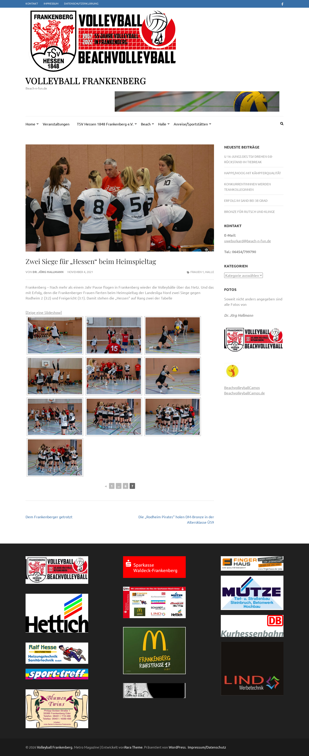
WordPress (177, 747)
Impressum (51, 3)
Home (30, 124)
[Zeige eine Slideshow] (44, 312)
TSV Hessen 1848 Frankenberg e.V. (105, 124)
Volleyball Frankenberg (86, 80)
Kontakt (32, 3)
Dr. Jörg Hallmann (48, 272)
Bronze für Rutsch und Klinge (249, 212)
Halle (162, 124)
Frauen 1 (197, 272)
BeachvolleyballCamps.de (244, 393)
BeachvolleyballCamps (242, 387)
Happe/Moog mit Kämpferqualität (252, 173)
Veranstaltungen (56, 124)
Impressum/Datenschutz (207, 747)
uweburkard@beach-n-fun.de (247, 240)
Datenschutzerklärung (81, 3)
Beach (146, 124)
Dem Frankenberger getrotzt (49, 516)
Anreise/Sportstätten (191, 124)
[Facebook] (282, 4)
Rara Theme (133, 747)
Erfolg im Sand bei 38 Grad (246, 200)
